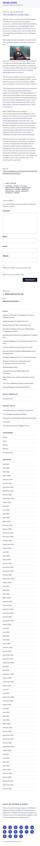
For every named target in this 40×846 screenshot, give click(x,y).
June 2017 (6, 693)
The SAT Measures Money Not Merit (15, 414)
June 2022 (6, 632)
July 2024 (6, 552)
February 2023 (7, 601)
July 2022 (6, 628)
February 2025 (7, 525)
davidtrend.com (8, 399)
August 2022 (7, 624)
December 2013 (8, 735)
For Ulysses (6, 422)
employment (10, 187)
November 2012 (8, 785)
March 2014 (7, 724)
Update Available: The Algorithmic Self (15, 321)
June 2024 (6, 556)
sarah (18, 191)
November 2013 (8, 739)
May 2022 (6, 636)
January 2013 (7, 777)
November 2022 (8, 613)
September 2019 (8, 674)
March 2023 (7, 598)
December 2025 (8, 487)
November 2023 (8, 571)
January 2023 (7, 605)
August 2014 (7, 705)
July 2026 (6, 464)
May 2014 (6, 716)
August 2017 (7, 685)
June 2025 (6, 510)
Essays (5, 437)
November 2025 (8, 491)
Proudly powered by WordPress (12, 841)
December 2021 (8, 655)
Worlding (10, 2)
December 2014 (8, 701)
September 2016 (8, 697)
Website (5, 256)
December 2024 (8, 533)
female (18, 187)
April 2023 (6, 594)
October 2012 (7, 789)
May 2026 (6, 472)
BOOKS (5, 311)
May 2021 (6, 670)
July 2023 (6, 586)
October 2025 (7, 495)
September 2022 (8, 621)
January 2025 (7, 529)
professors (10, 191)
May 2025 (6, 514)
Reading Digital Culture (10, 367)
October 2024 (7, 540)
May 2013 (6, 762)
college (24, 186)
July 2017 (6, 689)
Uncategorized (7, 452)
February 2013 (7, 773)
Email (5, 246)
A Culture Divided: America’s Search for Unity (17, 347)
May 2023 (6, 590)
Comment (7, 211)
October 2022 (7, 617)
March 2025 (7, 521)
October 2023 (7, 575)
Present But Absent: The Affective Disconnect (18, 410)
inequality (9, 189)
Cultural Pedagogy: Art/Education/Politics (16, 387)
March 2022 (7, 643)
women (17, 193)
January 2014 (7, 731)
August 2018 (7, 678)
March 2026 (7, 476)
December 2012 (8, 781)
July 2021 (6, 666)
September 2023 (8, 579)
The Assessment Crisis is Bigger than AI (16, 426)
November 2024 (8, 537)
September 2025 (8, 498)
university (9, 193)
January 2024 (7, 563)
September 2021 (8, 663)
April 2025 (6, 518)
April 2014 (6, 720)
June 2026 (6, 468)
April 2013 (6, 766)
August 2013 (7, 750)
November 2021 (8, 659)
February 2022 (7, 647)
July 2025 (6, 506)
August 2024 (7, 548)
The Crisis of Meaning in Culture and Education (18, 383)
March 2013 (7, 769)
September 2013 (8, 747)
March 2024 (7, 560)
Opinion (13, 183)
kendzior (25, 189)
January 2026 (7, 483)
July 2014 (6, 708)
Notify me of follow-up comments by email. (17, 268)
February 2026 (7, 479)
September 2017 (8, 682)
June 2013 (6, 758)
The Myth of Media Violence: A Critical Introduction (19, 357)
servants (25, 191)
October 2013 (7, 743)
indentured (26, 187)
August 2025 (7, 502)
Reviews (5, 449)
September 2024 (8, 544)
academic (9, 186)
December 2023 (8, 567)
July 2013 (6, 754)
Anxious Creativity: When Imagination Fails (17, 325)
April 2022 (6, 640)
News (7, 183)
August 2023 (7, 582)
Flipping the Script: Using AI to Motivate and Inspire (19, 418)
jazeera (18, 189)
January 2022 (7, 651)
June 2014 (6, 712)
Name (5, 237)
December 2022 (8, 609)
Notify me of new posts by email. (13, 274)
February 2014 (7, 727)
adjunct (17, 186)
